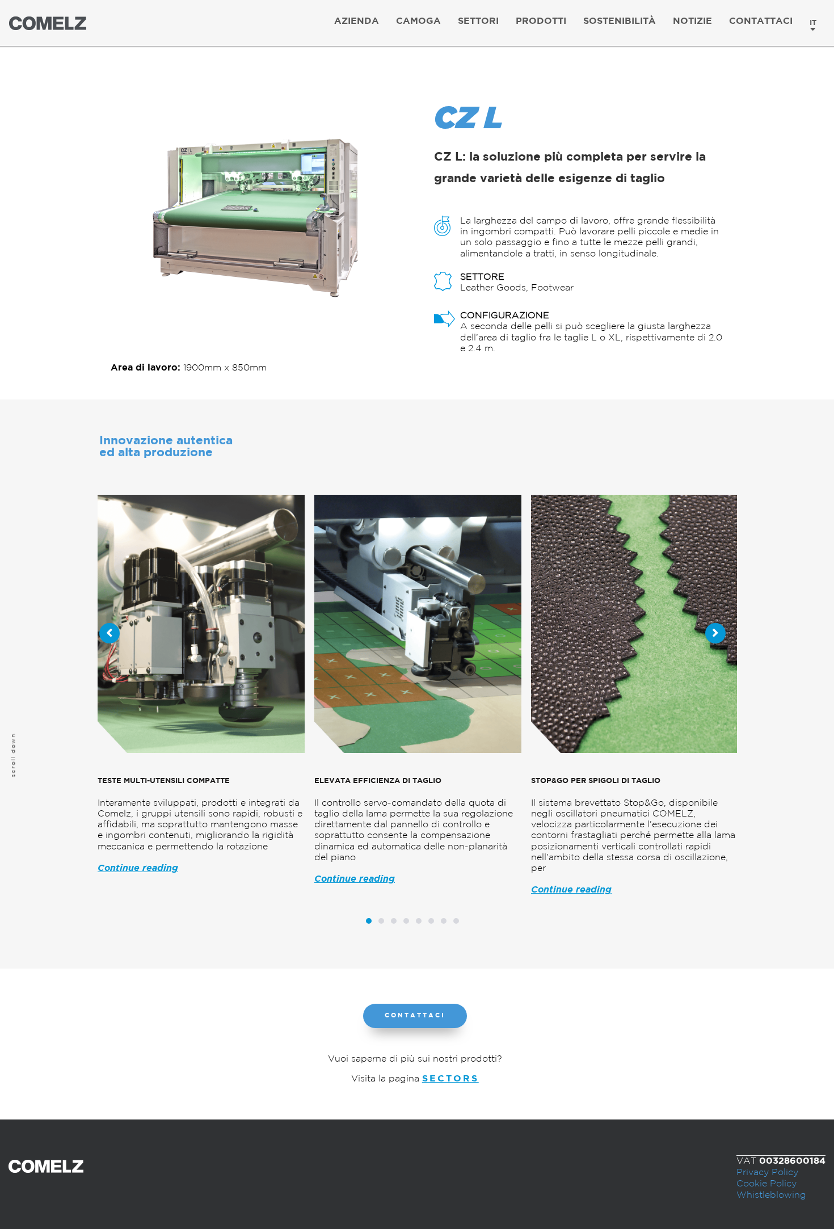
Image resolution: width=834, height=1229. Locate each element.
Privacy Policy (767, 1172)
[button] (415, 1016)
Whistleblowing (771, 1195)
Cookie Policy (766, 1184)
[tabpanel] (196, 695)
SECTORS (450, 1079)
